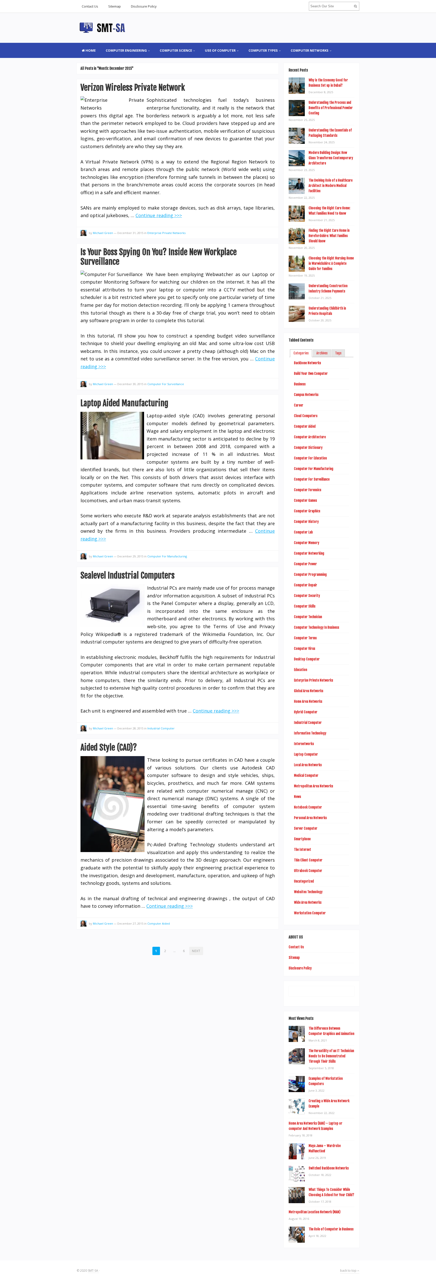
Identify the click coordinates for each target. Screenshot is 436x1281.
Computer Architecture (310, 437)
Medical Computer (306, 775)
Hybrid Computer (305, 712)
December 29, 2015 (130, 556)
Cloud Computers (305, 416)
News (297, 797)
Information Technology (310, 733)
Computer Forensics (307, 490)
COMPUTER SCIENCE (176, 50)
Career (298, 405)
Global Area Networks (308, 691)
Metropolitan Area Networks (313, 786)
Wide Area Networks (307, 902)
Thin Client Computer (308, 860)
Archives (322, 353)
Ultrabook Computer (308, 871)
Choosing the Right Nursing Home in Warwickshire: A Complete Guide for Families (331, 263)
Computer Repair (305, 585)
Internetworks (304, 744)
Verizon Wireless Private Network (132, 88)
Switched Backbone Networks (329, 1168)
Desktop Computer (307, 659)
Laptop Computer (306, 754)
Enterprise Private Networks (166, 233)
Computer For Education (310, 458)
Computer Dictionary (308, 448)
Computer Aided (158, 923)
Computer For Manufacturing (167, 556)
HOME (90, 50)
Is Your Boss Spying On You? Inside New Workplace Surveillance (158, 257)
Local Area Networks (308, 765)
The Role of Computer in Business (331, 1229)
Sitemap (114, 6)
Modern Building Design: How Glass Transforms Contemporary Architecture (331, 158)
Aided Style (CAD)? (108, 748)
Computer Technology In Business (316, 627)
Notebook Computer (308, 807)
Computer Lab (303, 532)
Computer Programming (310, 574)
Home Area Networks (308, 701)
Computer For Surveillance (165, 384)
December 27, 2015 (130, 923)
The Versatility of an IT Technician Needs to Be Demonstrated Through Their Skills (331, 1056)
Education (300, 670)
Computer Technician (308, 617)
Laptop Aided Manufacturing (124, 403)
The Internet (302, 850)
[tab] (301, 353)
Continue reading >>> (158, 215)
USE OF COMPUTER (220, 50)
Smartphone (302, 839)
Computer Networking (309, 553)
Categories (301, 353)
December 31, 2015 (130, 233)
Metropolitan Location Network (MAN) (314, 1212)
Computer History (306, 522)
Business (300, 384)
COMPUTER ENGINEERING (126, 50)
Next (196, 951)
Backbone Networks (307, 363)
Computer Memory (306, 543)
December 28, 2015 (130, 728)
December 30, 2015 (130, 384)
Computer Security (307, 596)
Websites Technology (308, 892)
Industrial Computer (161, 728)
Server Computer (305, 828)
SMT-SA (93, 1270)
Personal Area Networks (310, 818)
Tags (338, 353)
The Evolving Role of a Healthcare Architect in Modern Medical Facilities (330, 185)
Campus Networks (306, 395)
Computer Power (305, 564)
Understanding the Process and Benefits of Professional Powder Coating (331, 107)
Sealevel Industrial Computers (127, 575)
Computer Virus (304, 649)
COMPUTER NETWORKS (310, 50)
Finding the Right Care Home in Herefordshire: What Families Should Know (329, 235)
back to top (348, 1270)
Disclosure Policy (144, 6)
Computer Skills (304, 606)
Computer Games (305, 500)
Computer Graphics (307, 511)
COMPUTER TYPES (263, 50)
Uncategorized (304, 881)
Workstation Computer (310, 913)
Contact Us (90, 6)
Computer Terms (305, 638)
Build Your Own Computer (311, 374)
